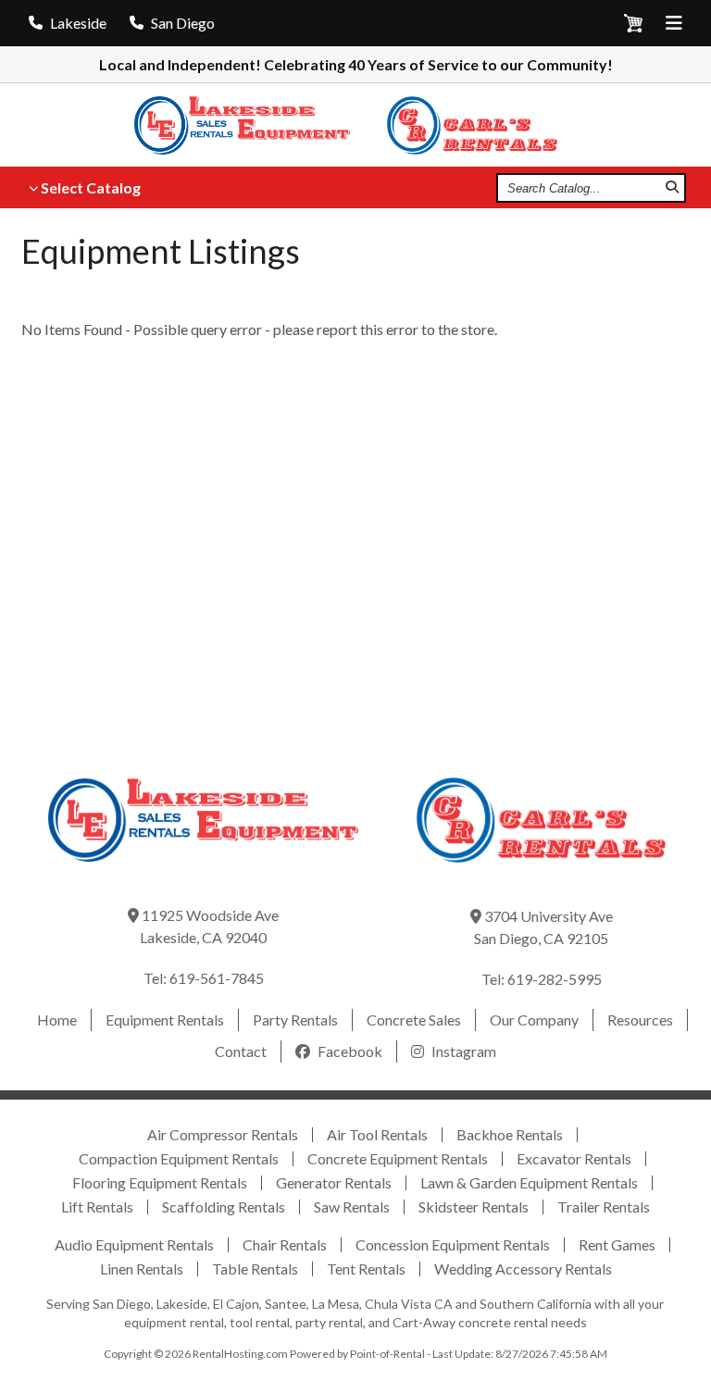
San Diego (183, 22)
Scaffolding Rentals (223, 1206)
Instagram (462, 1051)
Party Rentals (295, 1019)
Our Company (534, 1019)
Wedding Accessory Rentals (523, 1268)
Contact (241, 1051)
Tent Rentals (366, 1268)
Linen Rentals (141, 1268)
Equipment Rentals (165, 1019)
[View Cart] (633, 26)
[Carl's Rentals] (482, 125)
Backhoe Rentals (509, 1134)
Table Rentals (255, 1268)
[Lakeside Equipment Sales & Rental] (254, 125)
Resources (640, 1019)
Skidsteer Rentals (473, 1206)
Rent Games (617, 1244)
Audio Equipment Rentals (134, 1244)
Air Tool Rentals (377, 1134)
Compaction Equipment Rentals (179, 1158)
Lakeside (78, 22)
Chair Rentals (285, 1244)
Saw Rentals (352, 1206)
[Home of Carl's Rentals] (541, 875)
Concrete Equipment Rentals (397, 1158)
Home (57, 1019)
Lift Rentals (97, 1206)
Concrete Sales (414, 1019)
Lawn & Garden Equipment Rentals (529, 1182)
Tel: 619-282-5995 (541, 979)
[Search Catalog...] (672, 188)
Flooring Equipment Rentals (159, 1182)
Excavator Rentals (574, 1158)
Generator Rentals (334, 1182)
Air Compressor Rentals (222, 1134)
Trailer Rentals (603, 1206)
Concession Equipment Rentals (453, 1244)
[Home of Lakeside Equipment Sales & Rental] (203, 874)
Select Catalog (91, 187)
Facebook (348, 1051)
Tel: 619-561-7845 (203, 978)
